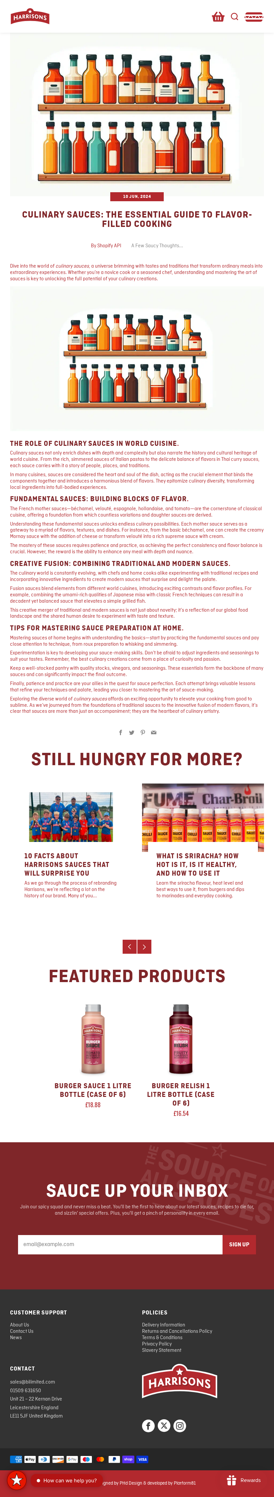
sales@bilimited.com (32, 1382)
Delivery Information (163, 1325)
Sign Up (239, 1245)
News (16, 1337)
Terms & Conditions (162, 1337)
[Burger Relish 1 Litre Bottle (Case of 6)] (181, 1039)
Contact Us (21, 1331)
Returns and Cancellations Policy (177, 1331)
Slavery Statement (161, 1350)
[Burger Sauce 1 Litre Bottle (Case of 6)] (93, 1039)
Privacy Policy (157, 1344)
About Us (19, 1325)
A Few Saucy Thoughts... (157, 246)
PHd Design (131, 1483)
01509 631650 (25, 1391)
